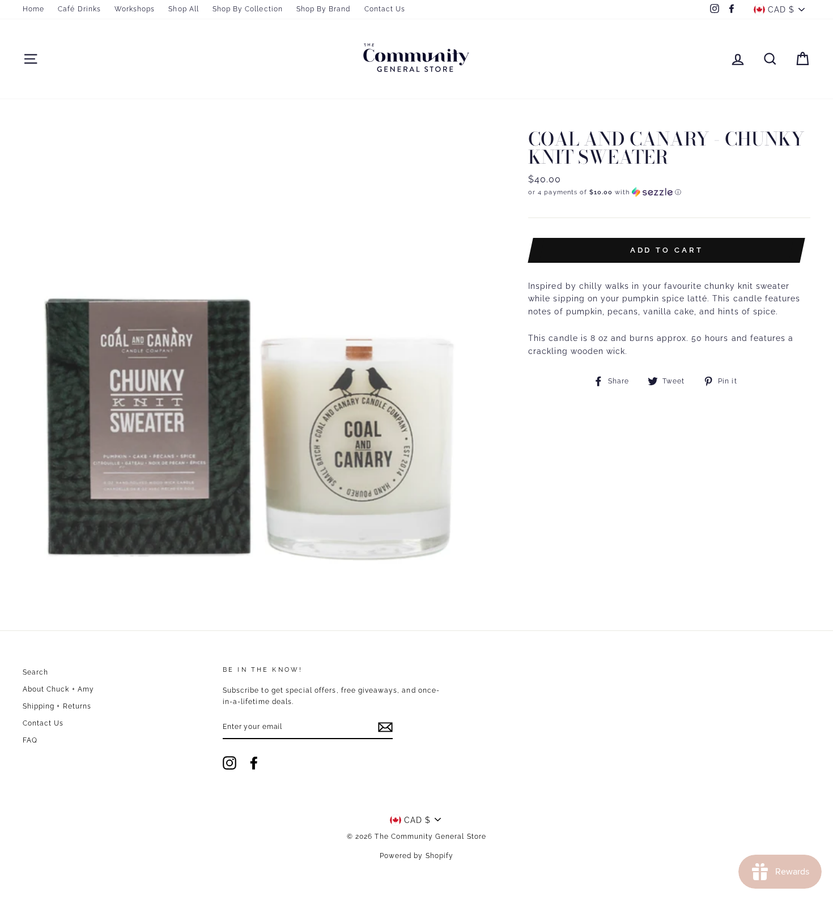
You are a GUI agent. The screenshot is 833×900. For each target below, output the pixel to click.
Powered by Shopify (416, 856)
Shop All (183, 9)
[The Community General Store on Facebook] (254, 763)
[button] (669, 192)
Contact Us (385, 9)
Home (33, 9)
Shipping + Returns (57, 706)
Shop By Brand (323, 9)
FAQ (30, 740)
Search (35, 672)
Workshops (134, 9)
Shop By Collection (247, 9)
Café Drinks (79, 9)
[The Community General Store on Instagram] (229, 763)
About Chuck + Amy (58, 689)
